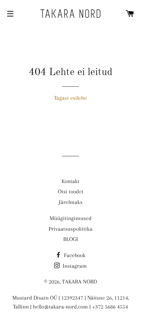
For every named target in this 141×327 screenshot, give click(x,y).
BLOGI (70, 239)
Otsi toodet (71, 191)
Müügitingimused (71, 218)
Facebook (74, 255)
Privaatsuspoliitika (70, 229)
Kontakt (70, 181)
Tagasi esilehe (70, 98)
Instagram (74, 266)
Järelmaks (70, 202)
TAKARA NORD (79, 281)
